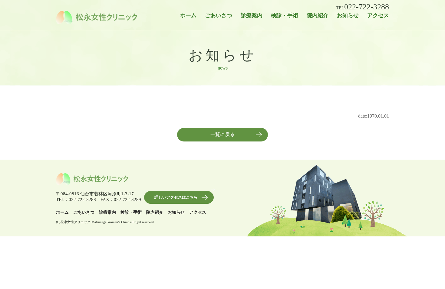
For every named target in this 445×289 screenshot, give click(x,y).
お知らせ (348, 15)
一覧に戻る (222, 134)
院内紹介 (317, 15)
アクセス (378, 15)
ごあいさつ (218, 15)
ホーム (188, 15)
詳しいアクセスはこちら (176, 197)
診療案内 (251, 15)
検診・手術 (284, 15)
